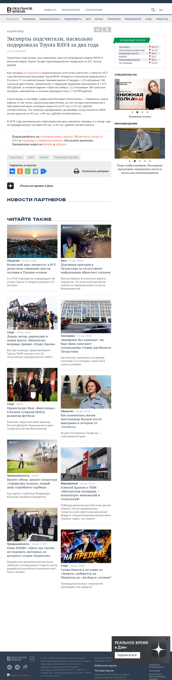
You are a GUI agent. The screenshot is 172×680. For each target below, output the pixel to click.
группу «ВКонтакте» (77, 136)
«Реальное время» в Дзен (36, 186)
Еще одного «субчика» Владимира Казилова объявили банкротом (32, 488)
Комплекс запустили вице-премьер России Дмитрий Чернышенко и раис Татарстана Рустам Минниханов (31, 418)
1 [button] (132, 112)
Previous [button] (117, 94)
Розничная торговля (66, 157)
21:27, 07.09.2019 (16, 51)
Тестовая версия (104, 670)
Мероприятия (133, 18)
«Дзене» (61, 144)
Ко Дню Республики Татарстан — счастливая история (81, 425)
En (160, 10)
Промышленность (49, 18)
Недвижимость (73, 18)
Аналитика (12, 18)
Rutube (48, 144)
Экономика (29, 18)
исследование (32, 72)
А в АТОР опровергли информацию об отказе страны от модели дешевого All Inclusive (31, 275)
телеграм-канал (51, 136)
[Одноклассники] (107, 29)
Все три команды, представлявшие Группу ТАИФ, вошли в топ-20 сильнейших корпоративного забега (31, 346)
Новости (50, 9)
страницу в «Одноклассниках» (42, 140)
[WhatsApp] (27, 171)
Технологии (114, 18)
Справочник (94, 9)
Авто (88, 18)
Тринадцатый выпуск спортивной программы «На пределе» (86, 578)
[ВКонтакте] (98, 29)
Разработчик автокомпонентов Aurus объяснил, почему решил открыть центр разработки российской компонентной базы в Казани (32, 559)
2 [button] (137, 112)
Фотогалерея (71, 9)
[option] (140, 94)
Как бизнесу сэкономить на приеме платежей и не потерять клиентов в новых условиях (86, 352)
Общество (162, 18)
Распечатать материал (95, 171)
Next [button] (162, 94)
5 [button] (150, 161)
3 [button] (142, 112)
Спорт (148, 18)
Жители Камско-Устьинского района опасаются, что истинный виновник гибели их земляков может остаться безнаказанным (86, 276)
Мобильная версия (105, 665)
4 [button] (147, 112)
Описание (154, 671)
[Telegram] (35, 171)
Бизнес (99, 18)
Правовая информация (156, 666)
